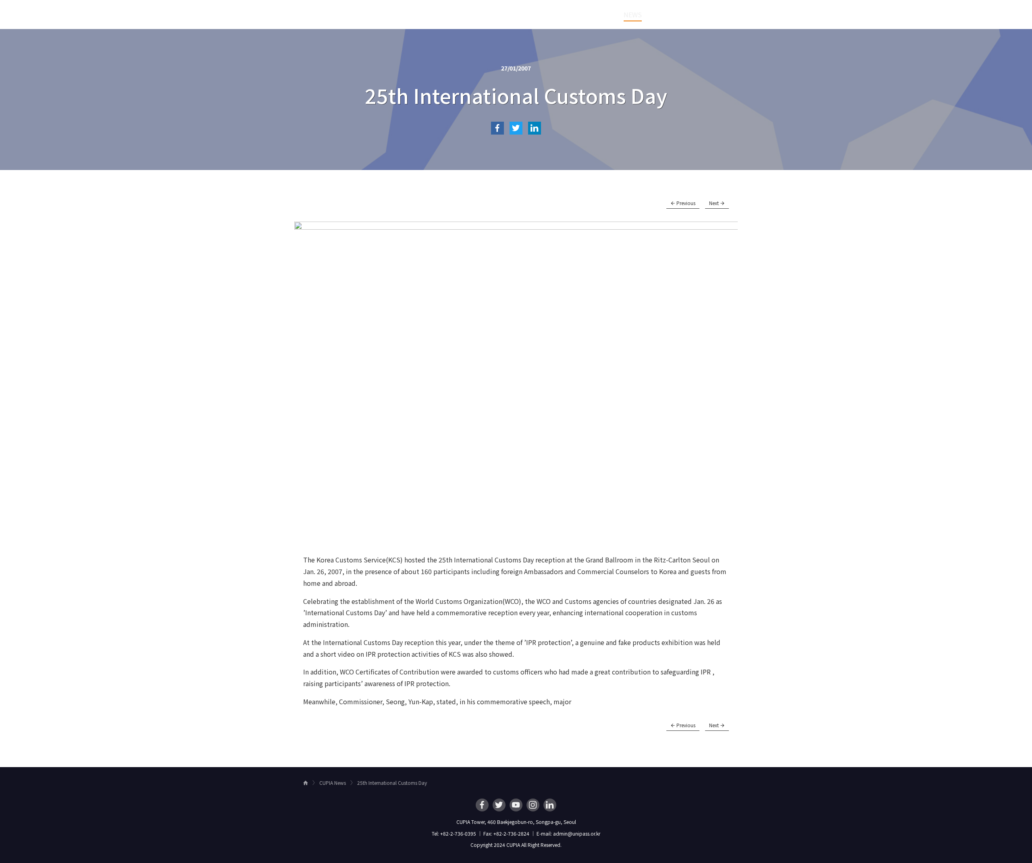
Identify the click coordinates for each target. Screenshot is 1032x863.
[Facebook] (482, 805)
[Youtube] (516, 805)
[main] (516, 398)
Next (714, 202)
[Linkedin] (549, 805)
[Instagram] (532, 805)
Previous (685, 202)
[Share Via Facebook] (497, 128)
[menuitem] (487, 14)
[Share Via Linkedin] (534, 128)
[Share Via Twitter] (516, 128)
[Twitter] (499, 805)
